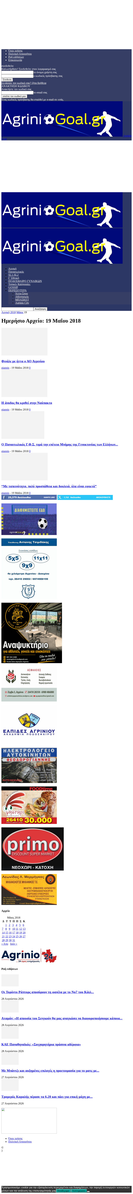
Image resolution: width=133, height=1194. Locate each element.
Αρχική (12, 268)
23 (10, 936)
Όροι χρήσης (15, 50)
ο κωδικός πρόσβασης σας (48, 75)
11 (17, 928)
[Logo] (62, 226)
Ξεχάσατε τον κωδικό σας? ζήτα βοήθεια (23, 83)
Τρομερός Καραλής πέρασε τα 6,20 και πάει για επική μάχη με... (47, 1097)
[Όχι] (88, 1191)
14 (3, 932)
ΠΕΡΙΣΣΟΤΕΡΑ (17, 290)
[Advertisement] (66, 166)
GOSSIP (13, 287)
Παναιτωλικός (16, 271)
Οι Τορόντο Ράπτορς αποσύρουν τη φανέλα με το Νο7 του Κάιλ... (47, 992)
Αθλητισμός (22, 296)
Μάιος (19, 312)
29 (6, 940)
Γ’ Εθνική (13, 277)
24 (13, 936)
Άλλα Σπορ (21, 293)
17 (13, 932)
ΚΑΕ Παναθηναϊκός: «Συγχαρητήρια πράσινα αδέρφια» (41, 1044)
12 (20, 928)
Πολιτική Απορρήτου (20, 53)
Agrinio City (22, 302)
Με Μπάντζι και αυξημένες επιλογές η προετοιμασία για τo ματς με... (50, 1070)
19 (20, 932)
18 (17, 932)
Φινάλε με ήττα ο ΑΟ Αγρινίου (23, 361)
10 (13, 928)
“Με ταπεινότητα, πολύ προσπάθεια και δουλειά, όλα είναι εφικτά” (49, 486)
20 (24, 932)
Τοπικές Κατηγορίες (19, 284)
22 (6, 936)
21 (3, 936)
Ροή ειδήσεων (16, 56)
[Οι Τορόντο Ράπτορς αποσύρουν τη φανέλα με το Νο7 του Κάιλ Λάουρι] (10, 985)
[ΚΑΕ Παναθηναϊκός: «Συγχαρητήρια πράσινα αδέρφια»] (10, 1037)
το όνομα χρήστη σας (45, 72)
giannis (5, 367)
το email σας (40, 92)
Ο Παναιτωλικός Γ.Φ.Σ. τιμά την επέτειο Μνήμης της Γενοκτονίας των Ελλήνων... (59, 444)
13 (24, 928)
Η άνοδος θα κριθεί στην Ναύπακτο (26, 403)
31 (13, 940)
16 (10, 932)
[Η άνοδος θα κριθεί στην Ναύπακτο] (24, 396)
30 (10, 940)
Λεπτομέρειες (79, 1191)
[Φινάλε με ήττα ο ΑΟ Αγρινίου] (24, 354)
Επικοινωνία (15, 60)
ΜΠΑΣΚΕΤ (22, 299)
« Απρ (4, 943)
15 (6, 932)
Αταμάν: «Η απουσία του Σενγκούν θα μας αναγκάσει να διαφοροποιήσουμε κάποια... (61, 1018)
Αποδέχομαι (63, 1191)
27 (24, 936)
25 (17, 936)
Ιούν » (13, 943)
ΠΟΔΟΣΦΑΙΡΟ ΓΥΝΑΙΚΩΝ (25, 281)
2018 (13, 312)
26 (20, 936)
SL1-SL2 (13, 274)
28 (3, 940)
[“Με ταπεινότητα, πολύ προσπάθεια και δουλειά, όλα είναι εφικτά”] (24, 479)
